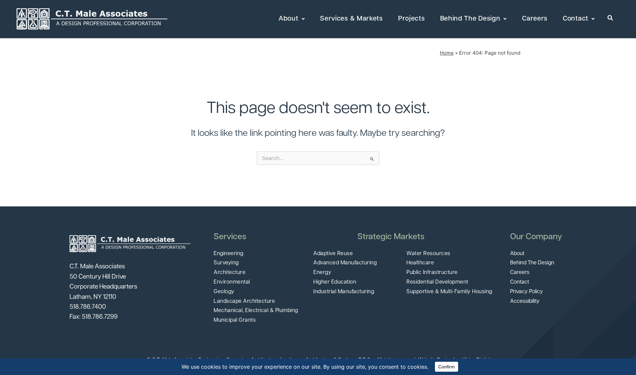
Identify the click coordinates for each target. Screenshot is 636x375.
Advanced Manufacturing (345, 263)
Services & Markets (351, 19)
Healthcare (420, 263)
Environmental (232, 282)
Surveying (226, 263)
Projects (411, 19)
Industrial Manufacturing (343, 292)
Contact (575, 19)
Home (447, 53)
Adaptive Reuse (333, 253)
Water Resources (428, 253)
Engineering (228, 253)
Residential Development (437, 282)
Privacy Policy (526, 292)
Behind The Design (470, 19)
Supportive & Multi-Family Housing (449, 292)
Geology (224, 292)
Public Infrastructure (432, 272)
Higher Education (334, 282)
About (288, 19)
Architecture (229, 272)
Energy (322, 272)
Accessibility (525, 301)
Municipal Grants (235, 320)
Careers (535, 19)
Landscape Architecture (244, 301)
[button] (610, 18)
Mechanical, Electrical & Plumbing (256, 310)
